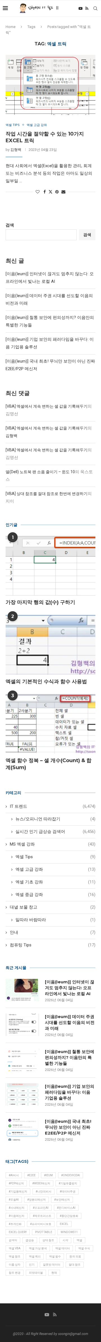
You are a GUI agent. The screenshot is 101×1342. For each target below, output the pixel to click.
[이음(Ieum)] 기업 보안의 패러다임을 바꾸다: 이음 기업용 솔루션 (69, 1092)
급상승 (30, 1240)
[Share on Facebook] (44, 192)
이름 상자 (14, 1264)
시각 (65, 1240)
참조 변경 (14, 1272)
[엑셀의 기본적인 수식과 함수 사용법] (50, 644)
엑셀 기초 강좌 (55, 881)
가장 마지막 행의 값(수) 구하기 (40, 602)
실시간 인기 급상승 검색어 (55, 831)
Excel (64, 1224)
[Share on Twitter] (50, 191)
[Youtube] (80, 8)
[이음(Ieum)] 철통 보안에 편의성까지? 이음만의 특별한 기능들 (69, 1057)
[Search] (95, 8)
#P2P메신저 (16, 1183)
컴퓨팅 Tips (52, 944)
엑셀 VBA (14, 1248)
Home (10, 27)
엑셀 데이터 (62, 1248)
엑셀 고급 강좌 (55, 869)
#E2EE (31, 1175)
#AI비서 (14, 1175)
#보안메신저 (62, 1199)
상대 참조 (48, 1240)
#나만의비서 (43, 1191)
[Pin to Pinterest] (57, 192)
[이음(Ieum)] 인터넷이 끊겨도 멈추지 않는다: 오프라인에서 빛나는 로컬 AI (69, 987)
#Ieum (48, 1175)
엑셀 (79, 1240)
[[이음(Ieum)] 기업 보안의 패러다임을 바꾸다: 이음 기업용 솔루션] (22, 1094)
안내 (52, 932)
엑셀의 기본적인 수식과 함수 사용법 (46, 681)
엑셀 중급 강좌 (55, 894)
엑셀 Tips (55, 856)
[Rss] (86, 8)
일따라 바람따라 (55, 919)
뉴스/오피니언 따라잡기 (55, 818)
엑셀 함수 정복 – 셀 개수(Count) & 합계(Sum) (48, 764)
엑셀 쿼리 (35, 1256)
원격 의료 (75, 1256)
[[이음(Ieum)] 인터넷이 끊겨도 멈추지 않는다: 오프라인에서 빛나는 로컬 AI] (22, 990)
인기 (32, 1264)
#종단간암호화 (69, 1215)
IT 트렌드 (52, 806)
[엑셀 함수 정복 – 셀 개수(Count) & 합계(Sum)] (50, 724)
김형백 (15, 150)
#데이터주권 (67, 1191)
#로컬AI (14, 1199)
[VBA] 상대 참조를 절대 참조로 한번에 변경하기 (47, 493)
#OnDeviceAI (70, 1175)
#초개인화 (15, 1224)
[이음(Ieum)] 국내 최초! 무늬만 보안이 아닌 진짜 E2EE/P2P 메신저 (68, 1127)
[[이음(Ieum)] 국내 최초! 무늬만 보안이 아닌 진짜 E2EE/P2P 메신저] (22, 1129)
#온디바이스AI (66, 1207)
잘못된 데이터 (51, 1264)
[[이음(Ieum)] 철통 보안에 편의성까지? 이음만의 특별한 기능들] (22, 1060)
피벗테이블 (36, 1272)
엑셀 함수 (55, 1256)
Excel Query (18, 1232)
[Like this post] (38, 192)
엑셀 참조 (14, 1256)
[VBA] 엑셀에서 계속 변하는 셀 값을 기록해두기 (47, 406)
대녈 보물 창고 (52, 907)
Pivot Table (43, 1232)
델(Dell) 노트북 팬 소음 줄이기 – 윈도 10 (40, 472)
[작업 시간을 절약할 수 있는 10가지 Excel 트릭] (50, 85)
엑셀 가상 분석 (38, 1248)
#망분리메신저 (36, 1199)
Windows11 (69, 1232)
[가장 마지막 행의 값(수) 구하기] (50, 566)
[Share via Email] (63, 192)
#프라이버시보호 (40, 1224)
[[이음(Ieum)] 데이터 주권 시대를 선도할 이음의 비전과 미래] (22, 1025)
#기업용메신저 (18, 1191)
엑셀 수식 (84, 1248)
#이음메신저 (16, 1215)
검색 (10, 225)
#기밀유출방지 (68, 1183)
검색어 (13, 1240)
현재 (54, 1272)
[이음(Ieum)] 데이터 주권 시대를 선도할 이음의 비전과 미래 (70, 1022)
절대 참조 (75, 1264)
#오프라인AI (41, 1207)
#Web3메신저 (41, 1183)
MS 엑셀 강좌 (52, 844)
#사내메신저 (16, 1207)
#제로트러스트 (42, 1215)
